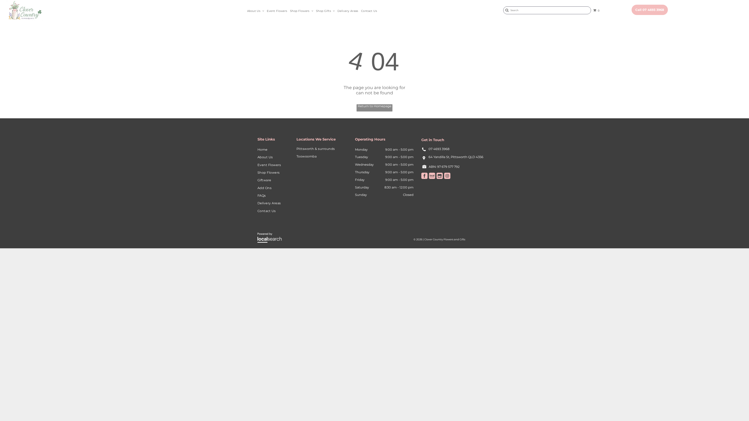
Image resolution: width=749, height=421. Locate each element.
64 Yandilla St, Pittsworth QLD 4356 (456, 157)
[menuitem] (255, 11)
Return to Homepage (374, 106)
